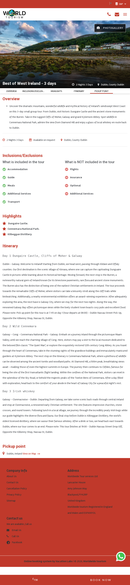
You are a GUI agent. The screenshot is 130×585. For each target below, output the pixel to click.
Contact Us (12, 482)
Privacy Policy (14, 494)
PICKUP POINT (102, 91)
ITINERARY (79, 91)
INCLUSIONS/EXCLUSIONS (34, 91)
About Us (12, 476)
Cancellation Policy (17, 488)
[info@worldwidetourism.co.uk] (117, 14)
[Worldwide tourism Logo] (14, 14)
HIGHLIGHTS (56, 91)
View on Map (30, 453)
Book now (100, 579)
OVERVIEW (11, 91)
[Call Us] (109, 14)
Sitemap (11, 500)
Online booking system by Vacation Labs (48, 561)
